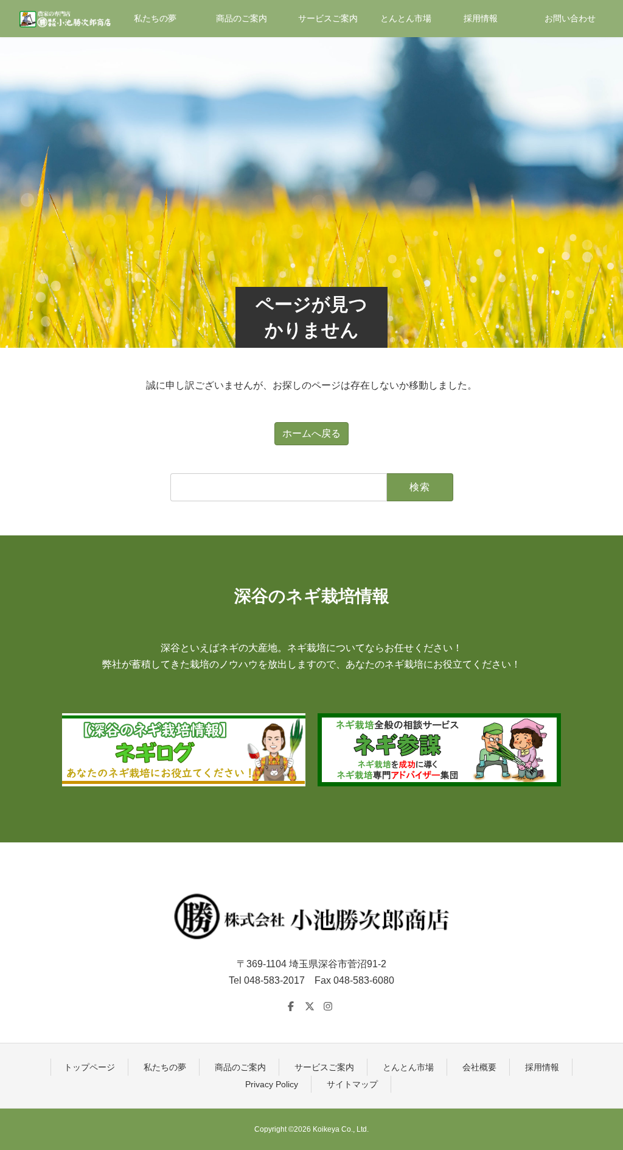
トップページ (89, 1067)
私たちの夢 (165, 1067)
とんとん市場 (408, 1067)
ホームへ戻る (311, 433)
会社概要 (479, 1067)
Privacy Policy (271, 1084)
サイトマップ (352, 1084)
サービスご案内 (324, 1067)
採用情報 (542, 1067)
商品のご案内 (240, 1067)
